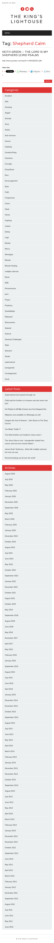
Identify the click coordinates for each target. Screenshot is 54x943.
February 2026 (11, 491)
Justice (7, 226)
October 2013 (10, 780)
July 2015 (9, 678)
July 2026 (9, 479)
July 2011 (8, 910)
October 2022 (10, 570)
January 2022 (10, 581)
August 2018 (10, 621)
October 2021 (10, 593)
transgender (10, 368)
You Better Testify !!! (13, 429)
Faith (7, 192)
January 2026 (10, 496)
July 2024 (9, 553)
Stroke (7, 356)
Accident (8, 96)
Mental (7, 243)
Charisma (9, 158)
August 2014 (10, 723)
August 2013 (10, 791)
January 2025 (10, 530)
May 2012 (9, 865)
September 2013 (11, 785)
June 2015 (9, 683)
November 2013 (11, 774)
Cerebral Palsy (11, 152)
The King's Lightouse (27, 19)
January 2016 (10, 661)
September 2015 (11, 666)
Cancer (8, 141)
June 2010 (9, 927)
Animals (8, 118)
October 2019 (10, 604)
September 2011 (11, 899)
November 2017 (11, 638)
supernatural (10, 362)
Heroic (7, 215)
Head (7, 209)
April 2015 (9, 689)
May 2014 (9, 740)
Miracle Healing (11, 266)
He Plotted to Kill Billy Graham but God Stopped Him (25, 409)
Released (8, 317)
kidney (7, 232)
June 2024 (9, 559)
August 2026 (10, 474)
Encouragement (11, 181)
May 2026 (9, 485)
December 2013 (11, 768)
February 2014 (11, 757)
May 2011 (9, 921)
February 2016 (11, 655)
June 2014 (9, 734)
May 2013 (9, 808)
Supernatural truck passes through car (20, 395)
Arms (7, 124)
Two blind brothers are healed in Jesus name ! (23, 435)
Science (8, 334)
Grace (7, 203)
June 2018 (9, 627)
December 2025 (11, 502)
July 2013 (9, 797)
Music (48, 81)
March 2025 (9, 519)
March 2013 (9, 819)
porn (7, 294)
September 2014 (11, 717)
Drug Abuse (9, 169)
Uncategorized (10, 373)
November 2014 (11, 706)
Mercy (7, 249)
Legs (7, 237)
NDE (7, 283)
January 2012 (10, 887)
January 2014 (10, 763)
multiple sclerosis (11, 271)
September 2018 (11, 615)
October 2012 (10, 848)
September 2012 (11, 853)
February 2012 (11, 882)
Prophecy (8, 305)
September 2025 (11, 508)
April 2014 (9, 746)
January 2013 (10, 831)
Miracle (8, 260)
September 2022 (11, 576)
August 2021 (10, 598)
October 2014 (10, 712)
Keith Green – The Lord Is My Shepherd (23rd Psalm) (25, 53)
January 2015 (10, 695)
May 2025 (9, 513)
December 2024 (11, 536)
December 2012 (11, 836)
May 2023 (9, 564)
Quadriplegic (10, 311)
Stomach (8, 351)
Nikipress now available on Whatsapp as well (22, 415)
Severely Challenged (13, 339)
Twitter (27, 9)
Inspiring (8, 220)
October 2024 (10, 542)
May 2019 (9, 610)
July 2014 (9, 729)
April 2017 (9, 644)
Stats (7, 345)
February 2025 (11, 525)
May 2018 (9, 632)
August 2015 (10, 672)
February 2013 (11, 825)
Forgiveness (10, 198)
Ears (7, 175)
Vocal (7, 379)
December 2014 (11, 700)
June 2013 (9, 802)
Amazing (8, 107)
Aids (6, 101)
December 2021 (11, 587)
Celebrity (8, 147)
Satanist (8, 328)
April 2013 (9, 814)
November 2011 (11, 893)
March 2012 (9, 876)
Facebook (22, 9)
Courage (8, 164)
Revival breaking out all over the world (20, 458)
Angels (7, 113)
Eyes (7, 186)
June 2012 (9, 859)
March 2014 (9, 751)
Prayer (7, 300)
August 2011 (10, 904)
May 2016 (9, 649)
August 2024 (10, 547)
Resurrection (10, 322)
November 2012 (11, 842)
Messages (9, 254)
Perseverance (10, 288)
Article (7, 130)
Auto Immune (10, 135)
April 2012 (9, 870)
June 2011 (9, 916)
